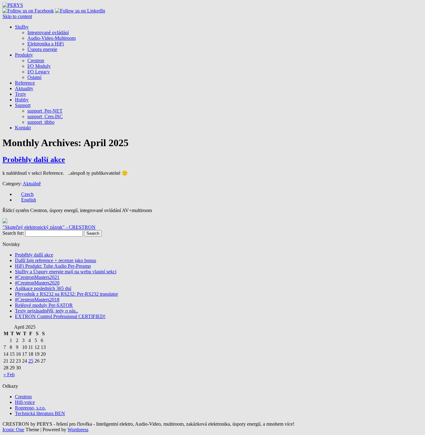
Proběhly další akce (33, 159)
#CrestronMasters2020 (37, 282)
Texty (20, 94)
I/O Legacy (38, 71)
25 (30, 360)
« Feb (9, 374)
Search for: (13, 233)
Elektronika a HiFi (45, 43)
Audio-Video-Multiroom (51, 38)
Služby (22, 27)
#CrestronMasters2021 (37, 277)
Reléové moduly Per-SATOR (44, 305)
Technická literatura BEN (40, 413)
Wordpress (78, 429)
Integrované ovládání (48, 32)
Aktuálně (32, 183)
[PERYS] (12, 5)
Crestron (35, 60)
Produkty (24, 55)
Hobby (22, 99)
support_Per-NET (45, 110)
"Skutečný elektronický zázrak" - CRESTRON (49, 227)
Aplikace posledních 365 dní (43, 288)
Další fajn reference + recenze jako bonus (55, 260)
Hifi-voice (25, 402)
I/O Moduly (39, 66)
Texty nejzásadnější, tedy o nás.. (46, 310)
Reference (25, 83)
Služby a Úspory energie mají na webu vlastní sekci (65, 271)
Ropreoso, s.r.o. (30, 407)
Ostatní (34, 77)
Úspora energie (42, 49)
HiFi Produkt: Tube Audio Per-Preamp (53, 266)
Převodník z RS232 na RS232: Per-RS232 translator (66, 294)
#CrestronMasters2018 (37, 299)
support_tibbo (40, 122)
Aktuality (24, 88)
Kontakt (23, 127)
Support (22, 105)
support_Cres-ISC (45, 116)
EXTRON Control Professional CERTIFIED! (60, 316)
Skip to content (17, 16)
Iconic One (13, 429)
